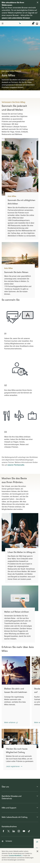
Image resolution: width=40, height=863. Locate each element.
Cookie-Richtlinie (15, 855)
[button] (11, 722)
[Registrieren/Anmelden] (37, 23)
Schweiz (9, 841)
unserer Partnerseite (15, 465)
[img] (37, 2)
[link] (20, 738)
